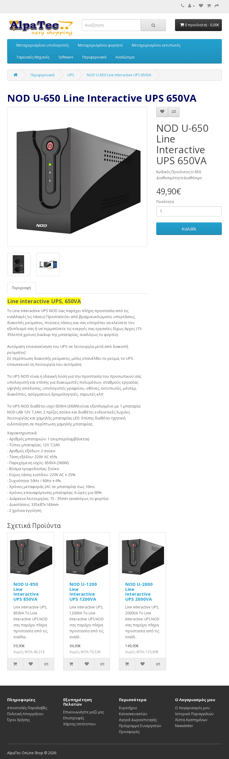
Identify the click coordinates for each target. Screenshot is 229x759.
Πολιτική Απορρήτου (25, 713)
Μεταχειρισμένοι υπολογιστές (42, 45)
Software (65, 57)
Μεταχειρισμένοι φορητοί (100, 45)
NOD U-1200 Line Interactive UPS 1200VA (83, 591)
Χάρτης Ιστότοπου (79, 724)
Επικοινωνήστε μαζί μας (83, 712)
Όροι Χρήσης (18, 719)
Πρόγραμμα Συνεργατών (140, 725)
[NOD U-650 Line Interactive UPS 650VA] (77, 177)
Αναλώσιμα (124, 57)
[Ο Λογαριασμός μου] (191, 5)
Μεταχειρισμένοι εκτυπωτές (156, 45)
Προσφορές (129, 731)
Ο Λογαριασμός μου (192, 707)
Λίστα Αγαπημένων (191, 719)
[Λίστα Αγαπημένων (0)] (201, 5)
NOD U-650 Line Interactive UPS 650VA (119, 75)
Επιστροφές (73, 718)
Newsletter (184, 725)
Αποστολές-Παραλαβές (27, 707)
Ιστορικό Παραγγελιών (194, 713)
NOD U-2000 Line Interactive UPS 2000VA (139, 591)
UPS (70, 75)
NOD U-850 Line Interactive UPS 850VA (26, 591)
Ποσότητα (165, 201)
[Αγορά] (217, 5)
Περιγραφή (21, 287)
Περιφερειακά (94, 57)
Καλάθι (189, 229)
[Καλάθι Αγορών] (209, 5)
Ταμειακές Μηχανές (32, 57)
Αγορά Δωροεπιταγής (138, 719)
